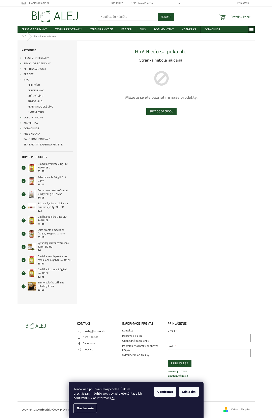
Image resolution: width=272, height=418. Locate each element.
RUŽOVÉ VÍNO (35, 96)
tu (113, 398)
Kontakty (117, 3)
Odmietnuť (165, 392)
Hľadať (166, 16)
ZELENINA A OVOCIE (35, 69)
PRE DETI (29, 74)
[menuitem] (34, 29)
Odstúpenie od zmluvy (135, 355)
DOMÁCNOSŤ (31, 128)
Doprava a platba (142, 3)
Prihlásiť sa (179, 363)
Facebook (89, 343)
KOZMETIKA (31, 123)
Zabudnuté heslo (178, 376)
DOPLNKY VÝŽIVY (33, 118)
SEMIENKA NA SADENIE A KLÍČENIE (43, 145)
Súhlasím (189, 392)
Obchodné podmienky (135, 341)
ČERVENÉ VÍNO (36, 91)
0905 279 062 (90, 337)
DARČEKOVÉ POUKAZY (37, 139)
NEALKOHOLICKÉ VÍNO (40, 107)
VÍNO (26, 80)
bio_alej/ (88, 349)
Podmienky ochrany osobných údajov (140, 348)
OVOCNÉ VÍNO (36, 112)
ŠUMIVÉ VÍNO (35, 101)
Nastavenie (85, 408)
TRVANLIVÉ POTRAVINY (37, 64)
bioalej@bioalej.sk (94, 331)
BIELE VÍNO (34, 85)
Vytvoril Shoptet (241, 410)
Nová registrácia (177, 371)
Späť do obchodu (161, 111)
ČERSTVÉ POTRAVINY (36, 58)
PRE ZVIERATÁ (32, 134)
